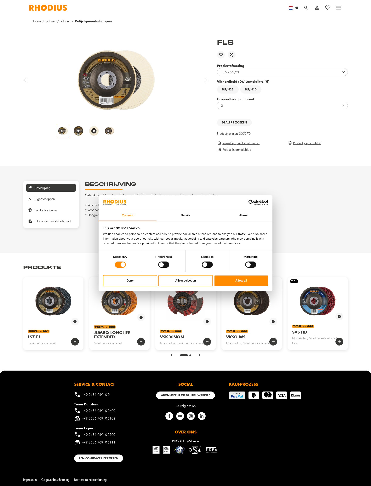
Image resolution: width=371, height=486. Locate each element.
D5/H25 (228, 89)
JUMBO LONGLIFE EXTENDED (112, 334)
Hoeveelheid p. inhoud (235, 99)
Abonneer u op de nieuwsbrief (185, 395)
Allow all (241, 280)
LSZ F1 (34, 336)
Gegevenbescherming (55, 479)
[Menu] (338, 8)
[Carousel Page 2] (190, 355)
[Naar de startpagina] (48, 8)
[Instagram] (191, 416)
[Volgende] (206, 80)
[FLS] (116, 80)
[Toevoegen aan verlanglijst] (221, 55)
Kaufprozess (243, 384)
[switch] (163, 264)
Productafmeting (230, 65)
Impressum (30, 479)
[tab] (51, 188)
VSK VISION (172, 336)
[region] (116, 87)
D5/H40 (251, 89)
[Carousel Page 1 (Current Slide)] (184, 355)
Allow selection (185, 280)
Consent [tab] (127, 215)
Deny (130, 280)
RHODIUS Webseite (185, 441)
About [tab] (243, 215)
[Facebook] (169, 416)
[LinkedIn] (202, 416)
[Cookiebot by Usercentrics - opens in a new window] (251, 202)
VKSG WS (235, 336)
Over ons (186, 431)
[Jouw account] (317, 8)
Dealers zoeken (234, 122)
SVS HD (299, 331)
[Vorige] (25, 80)
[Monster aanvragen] (232, 55)
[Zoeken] (306, 8)
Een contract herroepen (98, 458)
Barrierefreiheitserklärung (90, 479)
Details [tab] (185, 215)
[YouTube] (180, 416)
